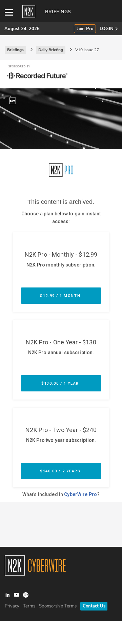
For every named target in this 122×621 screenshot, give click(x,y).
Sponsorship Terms (58, 606)
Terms (29, 606)
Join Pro (85, 29)
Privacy (12, 606)
